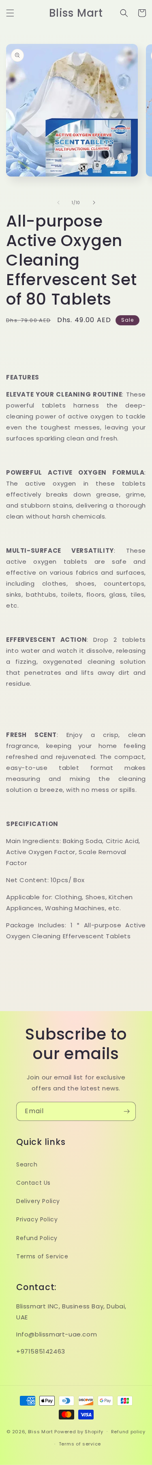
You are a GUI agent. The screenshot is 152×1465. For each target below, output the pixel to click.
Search (27, 1164)
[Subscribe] (126, 1111)
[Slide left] (58, 202)
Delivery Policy (38, 1201)
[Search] (124, 13)
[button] (10, 13)
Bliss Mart (40, 1431)
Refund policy (128, 1431)
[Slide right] (94, 202)
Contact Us (33, 1183)
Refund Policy (37, 1238)
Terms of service (80, 1444)
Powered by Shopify (78, 1431)
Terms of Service (42, 1256)
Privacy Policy (37, 1219)
